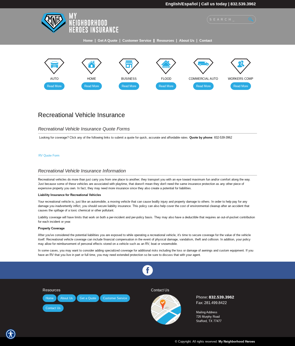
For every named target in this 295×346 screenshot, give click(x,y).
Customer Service (115, 298)
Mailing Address (206, 312)
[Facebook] (147, 270)
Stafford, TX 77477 (208, 321)
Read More (54, 86)
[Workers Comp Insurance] (240, 68)
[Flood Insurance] (166, 68)
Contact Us (53, 308)
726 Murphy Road (208, 316)
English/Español (181, 4)
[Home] (101, 22)
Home (49, 298)
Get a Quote (88, 298)
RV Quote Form (48, 155)
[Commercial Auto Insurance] (203, 68)
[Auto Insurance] (54, 68)
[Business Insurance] (129, 68)
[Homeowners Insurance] (92, 68)
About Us (66, 298)
